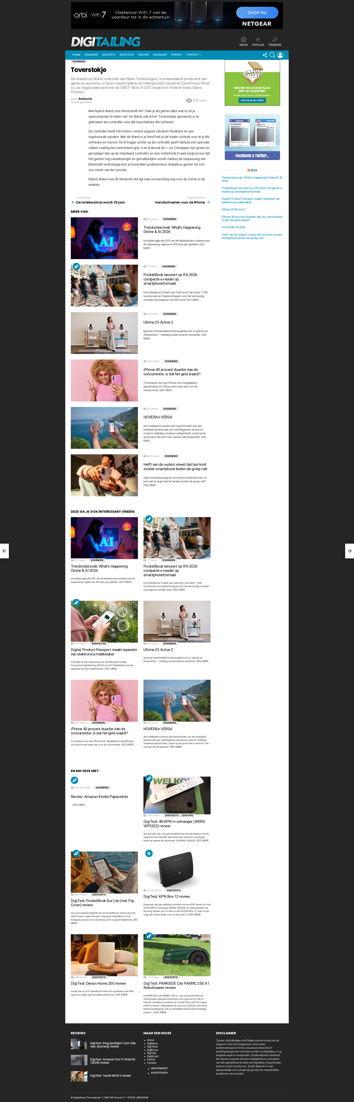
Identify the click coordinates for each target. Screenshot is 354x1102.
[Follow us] (265, 55)
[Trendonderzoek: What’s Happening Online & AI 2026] (104, 238)
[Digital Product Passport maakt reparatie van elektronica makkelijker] (104, 622)
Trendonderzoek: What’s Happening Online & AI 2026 (171, 229)
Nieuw (244, 44)
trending (274, 44)
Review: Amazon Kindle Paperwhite (99, 796)
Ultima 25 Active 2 (158, 322)
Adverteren (159, 1073)
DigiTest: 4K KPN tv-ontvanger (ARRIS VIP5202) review (174, 823)
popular (258, 44)
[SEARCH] (272, 55)
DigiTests (108, 55)
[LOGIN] (280, 55)
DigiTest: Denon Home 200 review (98, 983)
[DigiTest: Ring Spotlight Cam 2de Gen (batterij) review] (79, 1044)
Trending (76, 266)
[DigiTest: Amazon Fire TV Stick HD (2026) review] (79, 1060)
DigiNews (91, 55)
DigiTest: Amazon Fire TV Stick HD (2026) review (112, 1061)
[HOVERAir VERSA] (104, 428)
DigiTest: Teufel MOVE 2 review (110, 1076)
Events (176, 55)
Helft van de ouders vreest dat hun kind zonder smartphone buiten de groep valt (175, 466)
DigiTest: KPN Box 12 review (166, 896)
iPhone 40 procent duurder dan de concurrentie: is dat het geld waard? (171, 371)
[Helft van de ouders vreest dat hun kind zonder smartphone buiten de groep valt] (104, 475)
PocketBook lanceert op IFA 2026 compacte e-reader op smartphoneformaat (170, 279)
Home (77, 55)
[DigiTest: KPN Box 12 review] (177, 870)
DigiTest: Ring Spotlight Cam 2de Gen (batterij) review (113, 1044)
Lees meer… (193, 300)
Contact (192, 55)
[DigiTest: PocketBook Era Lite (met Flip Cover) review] (104, 873)
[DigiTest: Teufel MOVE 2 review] (79, 1076)
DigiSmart (160, 55)
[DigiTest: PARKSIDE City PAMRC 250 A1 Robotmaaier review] (177, 955)
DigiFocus (127, 55)
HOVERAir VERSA (157, 417)
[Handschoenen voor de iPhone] (349, 551)
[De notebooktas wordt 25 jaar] (4, 551)
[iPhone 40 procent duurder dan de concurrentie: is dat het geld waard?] (104, 380)
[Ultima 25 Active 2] (104, 333)
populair (149, 853)
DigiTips (143, 55)
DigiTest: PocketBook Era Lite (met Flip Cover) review (102, 903)
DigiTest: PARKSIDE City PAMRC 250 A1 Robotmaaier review (176, 985)
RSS (254, 170)
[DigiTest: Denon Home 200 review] (104, 955)
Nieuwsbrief (159, 1068)
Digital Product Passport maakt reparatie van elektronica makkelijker (104, 651)
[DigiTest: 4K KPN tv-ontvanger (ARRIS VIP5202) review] (177, 795)
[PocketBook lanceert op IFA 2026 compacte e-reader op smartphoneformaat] (104, 286)
